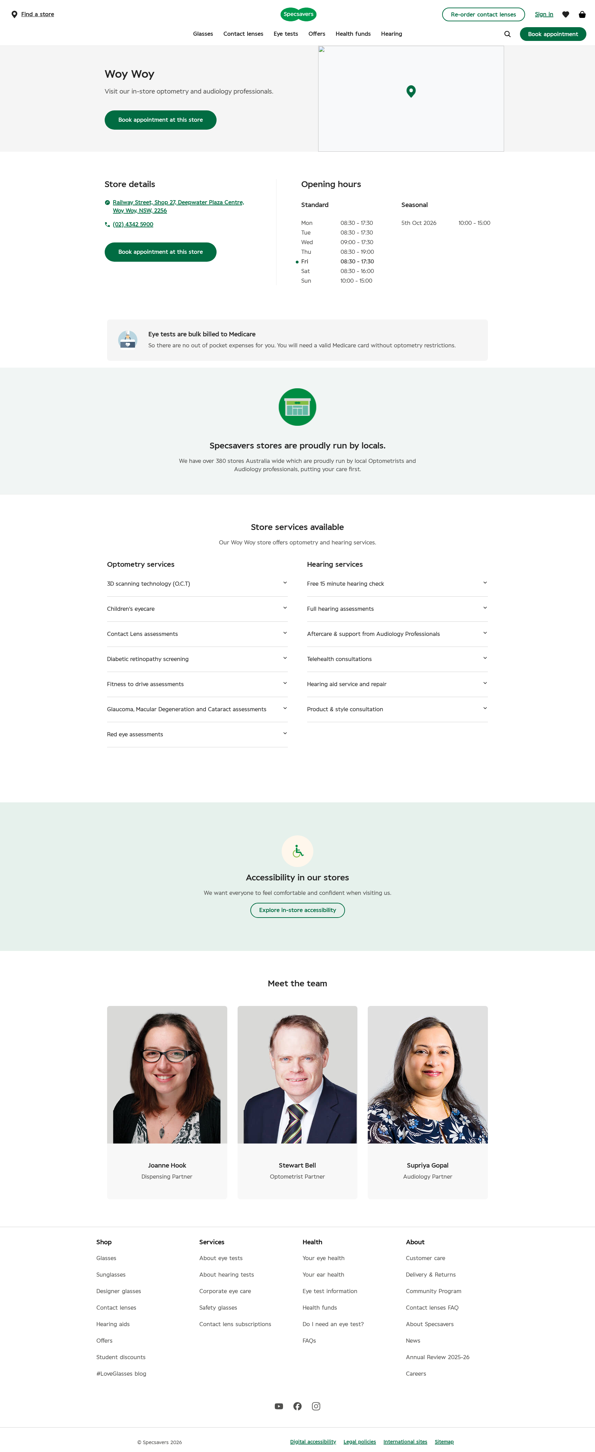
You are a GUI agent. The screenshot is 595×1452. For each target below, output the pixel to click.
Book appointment (553, 34)
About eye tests (221, 1258)
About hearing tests (226, 1275)
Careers (416, 1374)
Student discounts (121, 1357)
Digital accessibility (313, 1442)
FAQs (309, 1341)
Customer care (425, 1258)
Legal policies (360, 1442)
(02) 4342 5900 (133, 224)
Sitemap (444, 1442)
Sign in (544, 14)
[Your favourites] (566, 14)
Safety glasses (218, 1308)
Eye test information (330, 1291)
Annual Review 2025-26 (438, 1357)
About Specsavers (430, 1324)
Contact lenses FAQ (432, 1308)
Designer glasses (118, 1291)
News (413, 1341)
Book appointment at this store (160, 120)
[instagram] (316, 1406)
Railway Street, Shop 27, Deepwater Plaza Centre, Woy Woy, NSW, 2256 (178, 207)
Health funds (320, 1308)
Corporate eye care (225, 1291)
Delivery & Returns (431, 1275)
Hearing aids (113, 1324)
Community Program (433, 1291)
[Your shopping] (582, 14)
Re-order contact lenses (483, 15)
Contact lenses (116, 1308)
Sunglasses (111, 1275)
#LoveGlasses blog (121, 1374)
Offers (104, 1341)
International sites (405, 1442)
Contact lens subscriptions (235, 1324)
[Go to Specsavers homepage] (298, 14)
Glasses (106, 1258)
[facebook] (297, 1406)
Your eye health (324, 1258)
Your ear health (323, 1275)
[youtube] (279, 1406)
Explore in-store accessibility (297, 910)
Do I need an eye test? (333, 1324)
